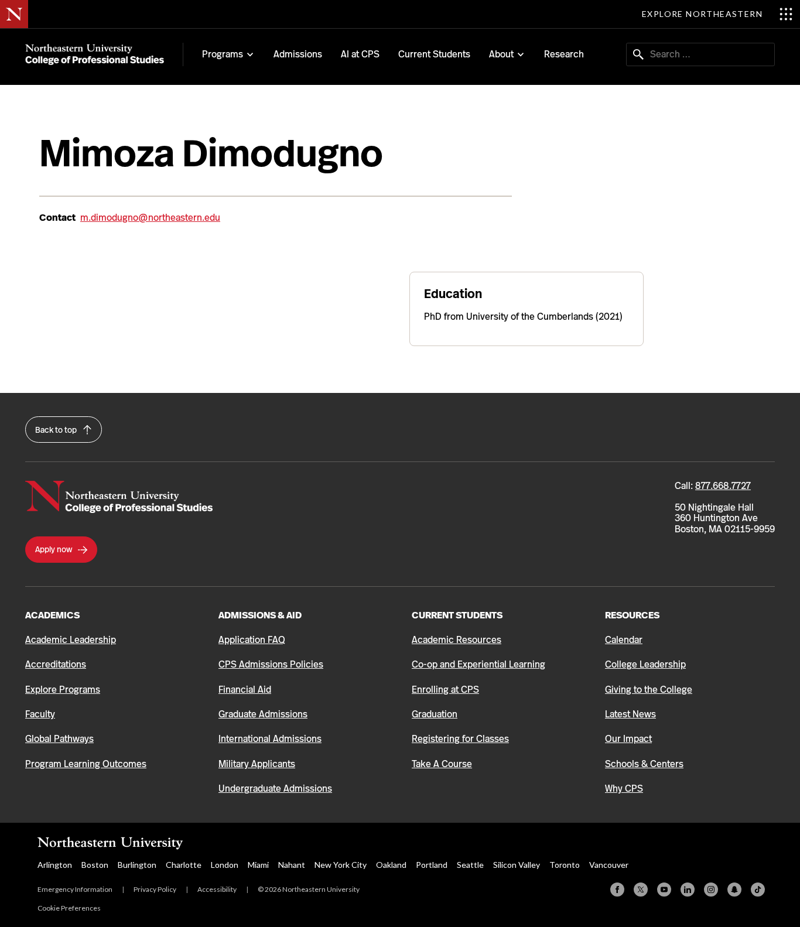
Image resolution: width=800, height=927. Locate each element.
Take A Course (442, 764)
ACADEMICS (52, 615)
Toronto (564, 865)
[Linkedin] (688, 889)
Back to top (56, 430)
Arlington (54, 865)
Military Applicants (256, 764)
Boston (94, 865)
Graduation (434, 714)
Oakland (391, 865)
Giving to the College (648, 689)
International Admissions (270, 738)
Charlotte (183, 865)
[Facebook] (617, 889)
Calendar (623, 639)
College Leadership (645, 664)
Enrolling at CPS (445, 689)
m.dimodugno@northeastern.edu (150, 217)
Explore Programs (62, 689)
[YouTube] (664, 889)
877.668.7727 (723, 485)
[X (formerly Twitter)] (641, 889)
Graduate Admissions (262, 714)
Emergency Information (74, 889)
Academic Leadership (70, 639)
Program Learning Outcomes (85, 764)
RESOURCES (632, 615)
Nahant (291, 865)
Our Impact (628, 738)
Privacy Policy (155, 889)
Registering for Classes (460, 738)
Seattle (470, 865)
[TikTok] (758, 889)
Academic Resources (456, 639)
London (224, 865)
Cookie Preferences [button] (69, 908)
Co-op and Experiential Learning (478, 664)
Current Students (434, 54)
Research (564, 54)
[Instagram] (711, 889)
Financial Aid (244, 689)
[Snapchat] (734, 889)
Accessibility (217, 889)
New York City (340, 865)
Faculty (40, 714)
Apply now (54, 549)
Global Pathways (59, 738)
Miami (258, 865)
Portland (431, 865)
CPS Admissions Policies (270, 664)
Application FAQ (251, 639)
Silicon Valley (516, 865)
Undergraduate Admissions (275, 788)
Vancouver (608, 865)
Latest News (630, 714)
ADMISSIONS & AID (260, 615)
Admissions (297, 54)
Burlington (137, 865)
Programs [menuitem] (222, 54)
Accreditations (55, 664)
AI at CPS (360, 54)
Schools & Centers (644, 764)
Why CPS (624, 788)
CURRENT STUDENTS (457, 615)
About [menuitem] (501, 54)
